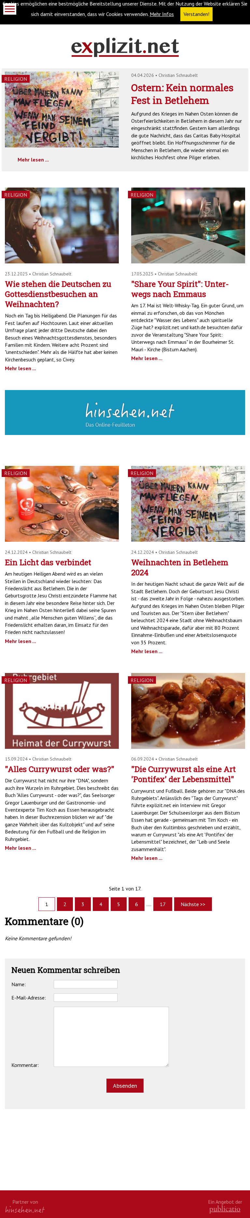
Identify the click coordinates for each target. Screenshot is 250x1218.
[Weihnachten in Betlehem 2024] (188, 540)
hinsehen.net (25, 1209)
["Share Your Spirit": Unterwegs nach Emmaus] (188, 261)
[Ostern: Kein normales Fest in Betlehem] (62, 145)
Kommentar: (25, 1065)
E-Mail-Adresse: (28, 997)
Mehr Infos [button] (162, 14)
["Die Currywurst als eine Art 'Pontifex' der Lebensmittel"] (188, 747)
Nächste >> (193, 904)
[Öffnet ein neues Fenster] (125, 433)
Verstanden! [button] (196, 14)
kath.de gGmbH (225, 1209)
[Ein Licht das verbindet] (62, 540)
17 (163, 904)
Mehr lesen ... (33, 159)
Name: (18, 984)
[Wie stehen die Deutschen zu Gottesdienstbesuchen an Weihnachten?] (62, 261)
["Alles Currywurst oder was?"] (62, 747)
